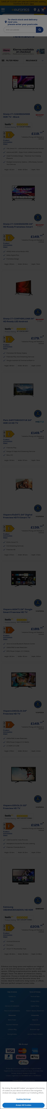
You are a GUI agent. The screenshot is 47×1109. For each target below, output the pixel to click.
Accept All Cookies (23, 1105)
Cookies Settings (23, 1099)
